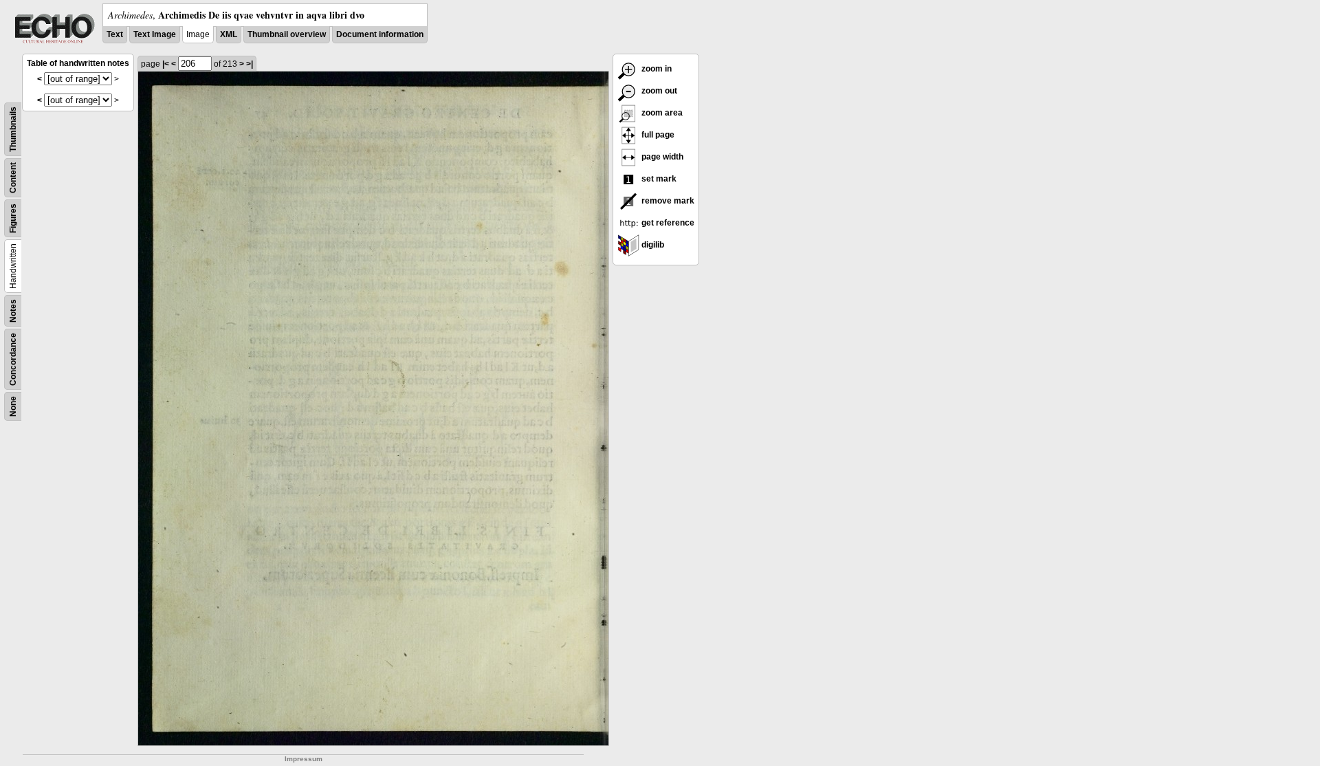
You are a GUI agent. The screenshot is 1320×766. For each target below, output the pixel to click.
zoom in (655, 69)
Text (115, 34)
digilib (651, 245)
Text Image (154, 34)
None (13, 406)
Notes (13, 310)
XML (228, 34)
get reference (666, 223)
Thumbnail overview (287, 34)
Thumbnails (13, 129)
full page (656, 135)
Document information (380, 34)
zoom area (661, 113)
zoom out (658, 91)
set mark (657, 179)
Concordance (13, 359)
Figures (13, 218)
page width (661, 157)
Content (13, 177)
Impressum (303, 759)
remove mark (666, 201)
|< (165, 64)
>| (249, 64)
